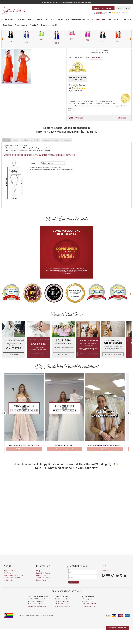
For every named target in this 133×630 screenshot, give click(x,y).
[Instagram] (125, 578)
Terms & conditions (43, 580)
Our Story (117, 19)
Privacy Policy (41, 582)
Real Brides (106, 19)
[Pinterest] (117, 578)
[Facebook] (103, 578)
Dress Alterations (78, 19)
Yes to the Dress (66, 140)
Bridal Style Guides (43, 575)
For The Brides (7, 19)
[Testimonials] (113, 12)
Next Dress (121, 118)
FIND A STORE (124, 8)
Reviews (56, 140)
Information (6, 140)
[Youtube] (108, 578)
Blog (38, 573)
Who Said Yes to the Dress (13, 578)
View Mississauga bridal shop (37, 608)
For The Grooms (60, 19)
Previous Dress (76, 118)
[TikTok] (112, 578)
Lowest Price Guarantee (12, 580)
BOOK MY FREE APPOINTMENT (103, 8)
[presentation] (2, 38)
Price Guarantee (46, 140)
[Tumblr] (121, 578)
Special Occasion (43, 19)
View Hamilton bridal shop (62, 608)
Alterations (15, 140)
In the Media (8, 582)
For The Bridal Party (25, 19)
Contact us (105, 573)
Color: (33, 163)
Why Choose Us (9, 573)
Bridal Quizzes (41, 578)
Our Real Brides (34, 140)
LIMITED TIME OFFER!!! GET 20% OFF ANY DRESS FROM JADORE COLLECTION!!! (39, 155)
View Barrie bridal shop (89, 608)
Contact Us (127, 19)
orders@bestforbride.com (26, 150)
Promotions (24, 140)
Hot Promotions (93, 19)
